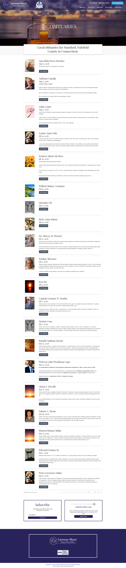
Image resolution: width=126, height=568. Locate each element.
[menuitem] (83, 7)
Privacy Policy (56, 566)
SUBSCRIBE (42, 517)
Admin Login (70, 566)
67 (98, 492)
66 (95, 492)
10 (88, 492)
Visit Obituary (43, 71)
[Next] (101, 492)
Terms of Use (63, 566)
